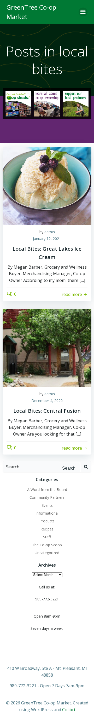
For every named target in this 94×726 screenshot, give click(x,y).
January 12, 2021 (47, 238)
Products (47, 520)
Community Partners (47, 497)
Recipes (47, 529)
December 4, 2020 (47, 400)
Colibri (68, 709)
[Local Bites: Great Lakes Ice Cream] (47, 185)
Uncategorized (47, 552)
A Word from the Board (47, 489)
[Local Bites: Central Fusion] (47, 347)
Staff (47, 536)
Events (47, 505)
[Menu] (83, 12)
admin (49, 231)
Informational (47, 513)
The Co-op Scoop (47, 544)
